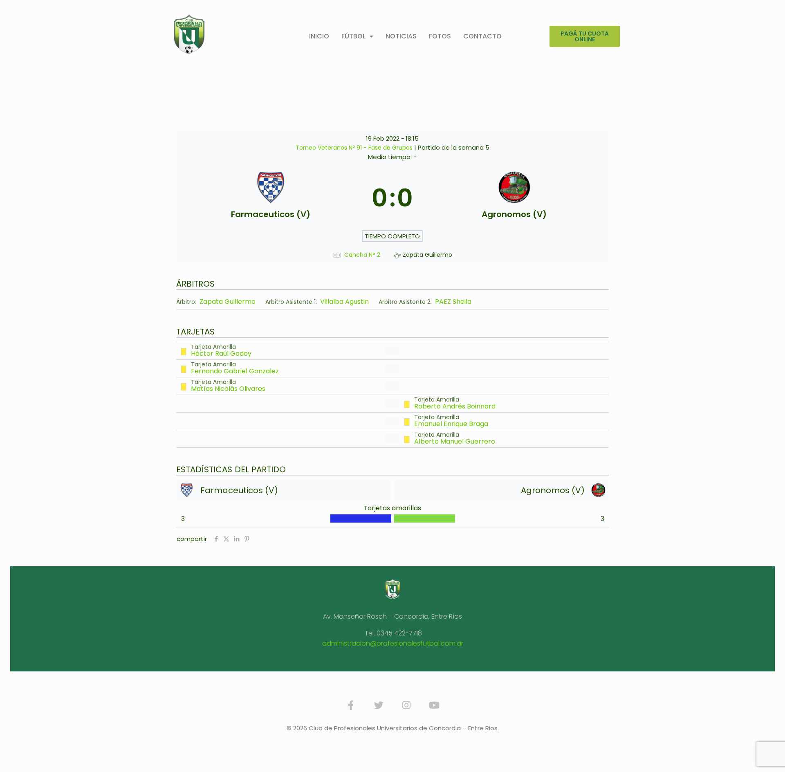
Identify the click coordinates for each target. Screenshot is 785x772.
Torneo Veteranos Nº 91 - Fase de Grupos (355, 148)
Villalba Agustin (344, 301)
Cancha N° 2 (362, 255)
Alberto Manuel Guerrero (454, 441)
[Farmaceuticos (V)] (270, 198)
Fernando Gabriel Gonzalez (235, 371)
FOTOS (440, 36)
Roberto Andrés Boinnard (455, 406)
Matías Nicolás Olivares (228, 388)
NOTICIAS (401, 36)
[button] (357, 36)
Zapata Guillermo (228, 301)
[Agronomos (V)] (514, 198)
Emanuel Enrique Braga (451, 424)
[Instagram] (406, 705)
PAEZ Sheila (453, 301)
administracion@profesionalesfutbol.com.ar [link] (392, 643)
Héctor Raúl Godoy (221, 353)
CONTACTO (482, 36)
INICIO (319, 36)
